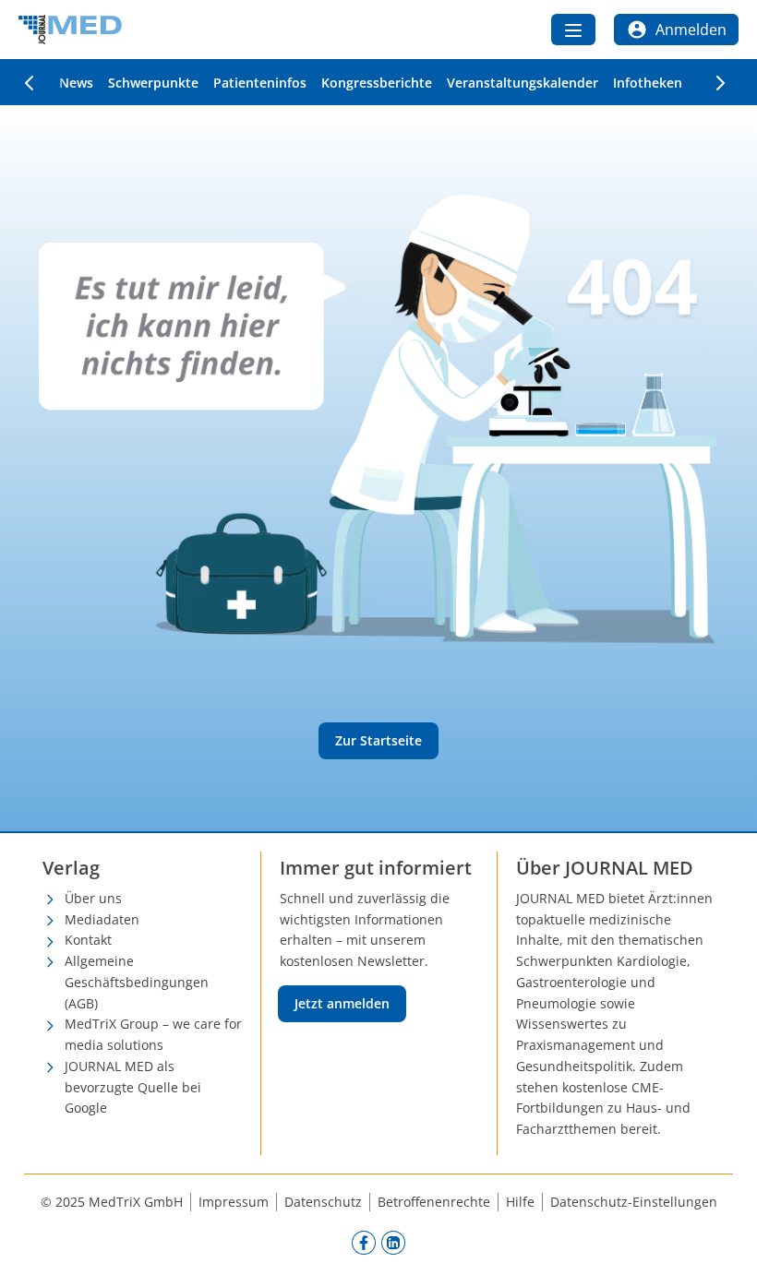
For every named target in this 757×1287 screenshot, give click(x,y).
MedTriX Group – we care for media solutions (153, 1034)
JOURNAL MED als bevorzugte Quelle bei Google (133, 1087)
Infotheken (647, 82)
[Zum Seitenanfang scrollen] (724, 1254)
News (76, 82)
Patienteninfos (259, 82)
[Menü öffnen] (573, 29)
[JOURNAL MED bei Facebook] (363, 1242)
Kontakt (88, 939)
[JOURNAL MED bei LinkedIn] (393, 1242)
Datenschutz (323, 1201)
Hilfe (520, 1201)
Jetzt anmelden (342, 1003)
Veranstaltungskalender (522, 82)
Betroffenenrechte (434, 1201)
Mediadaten (102, 919)
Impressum (233, 1201)
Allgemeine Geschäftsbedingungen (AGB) (137, 982)
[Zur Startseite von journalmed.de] (70, 29)
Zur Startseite (378, 740)
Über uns (93, 898)
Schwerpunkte (153, 82)
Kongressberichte (376, 82)
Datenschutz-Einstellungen (633, 1201)
